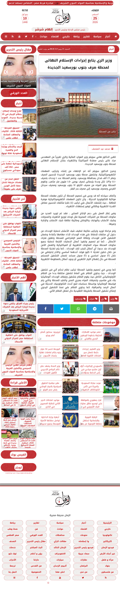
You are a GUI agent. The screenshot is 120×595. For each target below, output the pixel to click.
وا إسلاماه (84, 541)
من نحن (83, 572)
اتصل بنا (12, 572)
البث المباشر (36, 548)
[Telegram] (94, 308)
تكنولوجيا (107, 535)
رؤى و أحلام (36, 554)
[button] (31, 72)
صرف (92, 298)
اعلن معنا (60, 572)
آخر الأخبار (18, 199)
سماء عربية (83, 554)
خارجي (66, 36)
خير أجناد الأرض (107, 554)
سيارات (60, 560)
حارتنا (36, 560)
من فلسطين (107, 572)
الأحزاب (12, 560)
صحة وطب (12, 529)
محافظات (60, 535)
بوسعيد (79, 298)
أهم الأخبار (18, 277)
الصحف (12, 541)
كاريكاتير (107, 541)
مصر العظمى (12, 535)
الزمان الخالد (60, 548)
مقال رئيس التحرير (18, 49)
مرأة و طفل (107, 560)
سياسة (97, 36)
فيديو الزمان (107, 548)
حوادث (43, 36)
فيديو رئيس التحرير (83, 548)
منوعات (83, 535)
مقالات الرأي (60, 541)
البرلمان (84, 566)
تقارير (86, 36)
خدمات (12, 548)
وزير (112, 298)
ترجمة (13, 566)
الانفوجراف (60, 554)
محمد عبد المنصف (101, 149)
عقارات (83, 560)
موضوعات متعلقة (103, 322)
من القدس (36, 566)
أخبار (107, 36)
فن (36, 529)
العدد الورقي (18, 93)
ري (102, 298)
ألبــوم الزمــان (60, 566)
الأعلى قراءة (18, 382)
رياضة (76, 36)
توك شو (12, 554)
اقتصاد (55, 36)
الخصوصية (36, 572)
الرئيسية (107, 523)
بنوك (107, 566)
